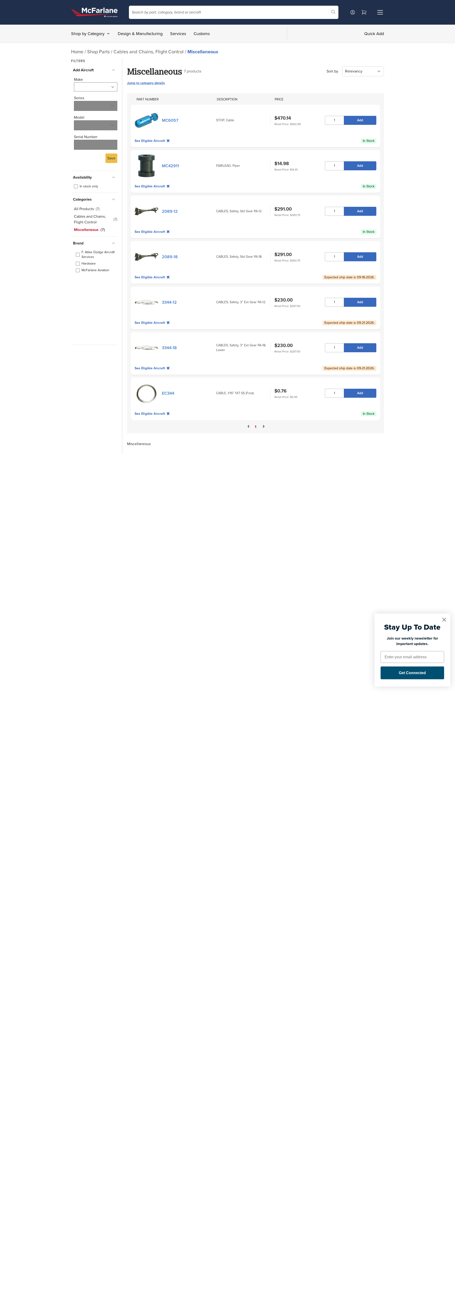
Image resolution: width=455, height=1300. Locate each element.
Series (79, 98)
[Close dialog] (444, 620)
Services (178, 34)
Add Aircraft (83, 70)
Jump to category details (146, 83)
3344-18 (169, 348)
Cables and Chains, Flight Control (149, 51)
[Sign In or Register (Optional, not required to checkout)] (352, 12)
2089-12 (170, 211)
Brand (78, 243)
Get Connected (412, 673)
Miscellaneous (202, 51)
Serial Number (85, 137)
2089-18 (170, 257)
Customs (202, 34)
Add (360, 120)
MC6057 (170, 120)
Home (77, 51)
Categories (82, 199)
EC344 (168, 393)
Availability (82, 177)
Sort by (332, 71)
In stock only (89, 186)
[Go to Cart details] (364, 12)
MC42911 (170, 166)
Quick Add (374, 34)
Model (79, 117)
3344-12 (169, 302)
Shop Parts (98, 51)
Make (78, 79)
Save (111, 158)
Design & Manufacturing (140, 34)
